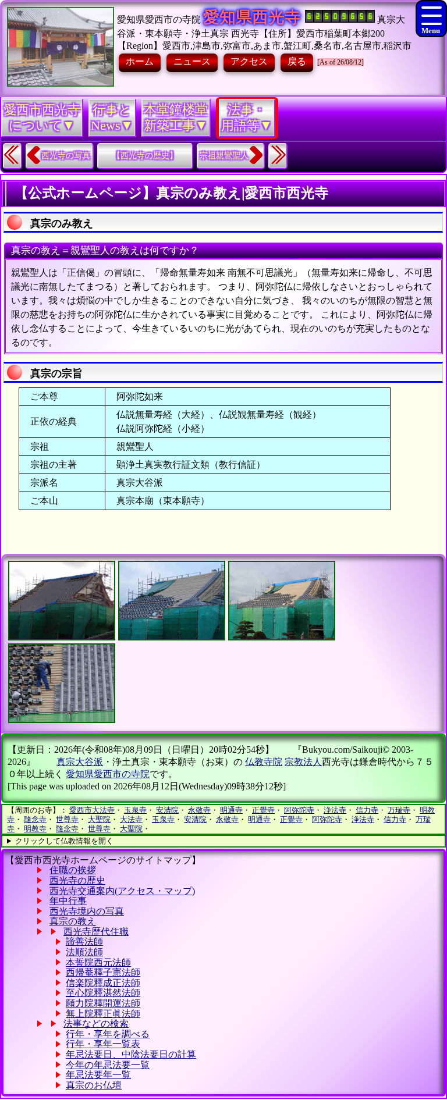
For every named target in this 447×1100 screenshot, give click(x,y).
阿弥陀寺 (299, 810)
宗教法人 (303, 762)
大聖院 (99, 819)
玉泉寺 (135, 810)
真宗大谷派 (79, 762)
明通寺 (231, 810)
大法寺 (131, 819)
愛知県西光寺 (252, 17)
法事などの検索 (96, 1023)
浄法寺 (335, 810)
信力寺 (367, 810)
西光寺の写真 (65, 155)
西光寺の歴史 (77, 880)
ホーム (140, 61)
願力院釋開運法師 (103, 1003)
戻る (297, 61)
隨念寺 (35, 819)
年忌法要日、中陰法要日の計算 (131, 1054)
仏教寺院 (263, 762)
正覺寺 (263, 810)
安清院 (167, 810)
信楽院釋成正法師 (103, 983)
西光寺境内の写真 (86, 911)
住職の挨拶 (72, 870)
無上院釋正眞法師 (103, 1014)
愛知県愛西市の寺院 (159, 19)
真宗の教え (72, 921)
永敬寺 (199, 810)
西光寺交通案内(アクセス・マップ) (122, 891)
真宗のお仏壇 (94, 1085)
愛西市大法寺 (92, 810)
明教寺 (35, 828)
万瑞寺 (399, 810)
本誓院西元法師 (98, 962)
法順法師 (84, 952)
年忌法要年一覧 (98, 1075)
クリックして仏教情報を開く (64, 840)
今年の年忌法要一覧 (108, 1065)
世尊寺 (67, 819)
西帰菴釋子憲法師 (103, 972)
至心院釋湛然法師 (103, 993)
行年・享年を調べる (108, 1034)
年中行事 (68, 901)
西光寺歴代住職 (96, 932)
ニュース (192, 61)
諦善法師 (84, 941)
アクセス (249, 61)
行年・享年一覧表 (103, 1044)
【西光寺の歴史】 (145, 155)
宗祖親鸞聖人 (224, 155)
